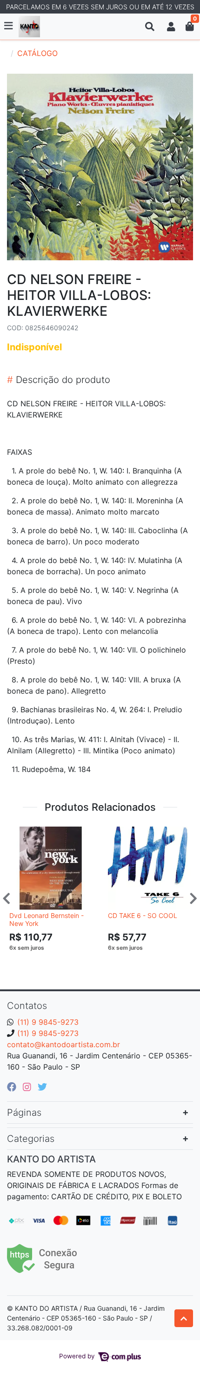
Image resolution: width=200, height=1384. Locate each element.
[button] (171, 26)
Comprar (55, 962)
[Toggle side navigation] (9, 26)
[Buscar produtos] (150, 26)
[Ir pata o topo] (183, 1318)
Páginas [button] (24, 1112)
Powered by (78, 1356)
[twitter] (42, 1086)
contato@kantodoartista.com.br (63, 1044)
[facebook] (13, 1086)
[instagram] (28, 1086)
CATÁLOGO (37, 53)
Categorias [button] (30, 1138)
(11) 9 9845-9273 (48, 1022)
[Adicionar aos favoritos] (21, 834)
